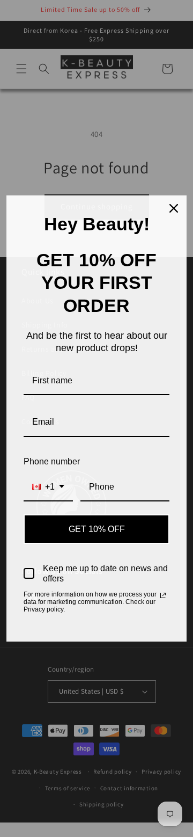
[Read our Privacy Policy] (163, 595)
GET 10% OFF (97, 529)
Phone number (52, 461)
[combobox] (48, 487)
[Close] (174, 208)
